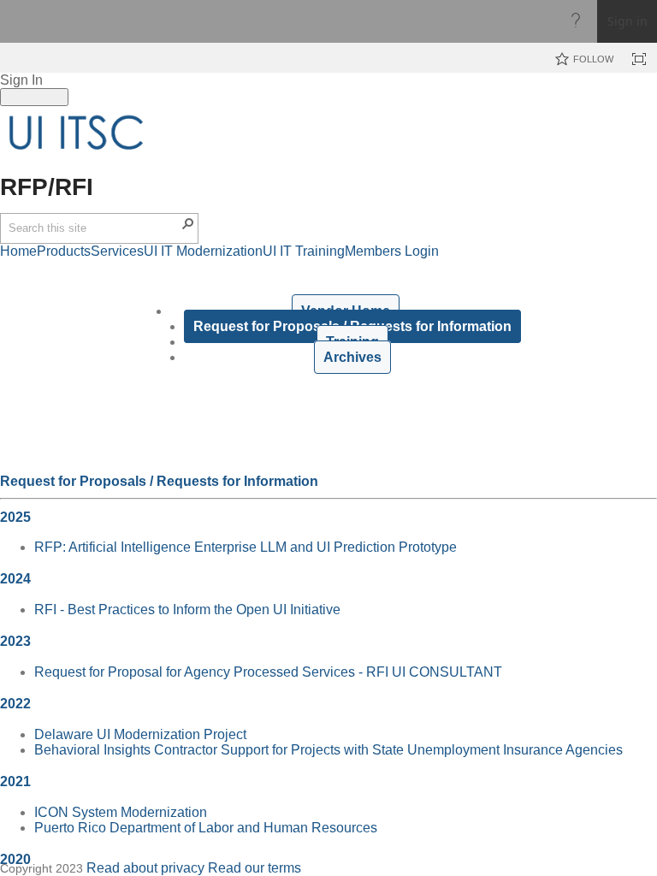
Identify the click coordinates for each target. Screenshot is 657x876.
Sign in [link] (627, 21)
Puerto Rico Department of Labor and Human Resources (205, 827)
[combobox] (94, 228)
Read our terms (254, 868)
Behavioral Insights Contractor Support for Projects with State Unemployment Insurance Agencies (328, 750)
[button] (188, 223)
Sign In (21, 80)
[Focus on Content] (639, 59)
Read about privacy (145, 868)
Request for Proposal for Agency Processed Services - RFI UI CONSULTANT (268, 672)
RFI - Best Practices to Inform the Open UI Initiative (187, 609)
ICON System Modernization (120, 812)
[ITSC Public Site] (77, 132)
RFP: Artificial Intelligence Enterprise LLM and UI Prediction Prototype (245, 547)
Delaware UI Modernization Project (140, 734)
